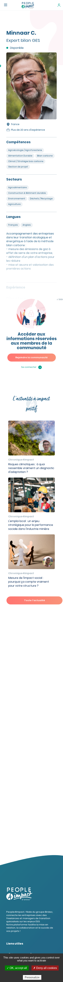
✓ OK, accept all (17, 967)
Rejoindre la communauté (31, 357)
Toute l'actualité (34, 600)
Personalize (32, 977)
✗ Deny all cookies (45, 967)
